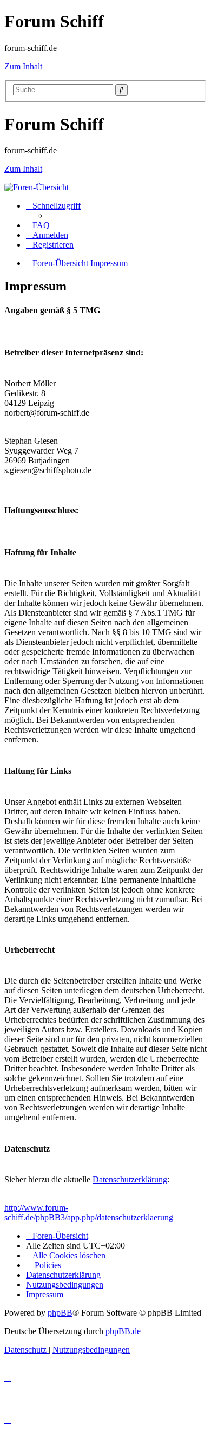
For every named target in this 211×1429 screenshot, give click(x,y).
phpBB (60, 1312)
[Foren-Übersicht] (36, 187)
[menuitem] (38, 225)
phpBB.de (123, 1331)
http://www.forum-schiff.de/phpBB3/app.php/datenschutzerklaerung (88, 1212)
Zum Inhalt (23, 66)
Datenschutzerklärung (130, 1179)
